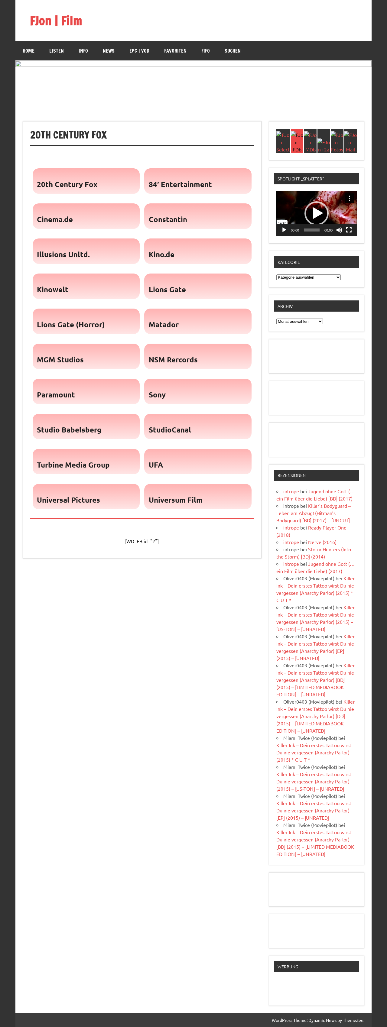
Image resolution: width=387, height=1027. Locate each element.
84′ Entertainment (180, 184)
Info (83, 50)
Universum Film (176, 499)
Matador (164, 324)
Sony (157, 394)
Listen (56, 50)
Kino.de (161, 254)
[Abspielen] (284, 230)
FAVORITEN (175, 50)
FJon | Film (56, 20)
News (109, 50)
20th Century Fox (67, 184)
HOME (28, 50)
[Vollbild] (349, 230)
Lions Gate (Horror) (71, 324)
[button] (316, 213)
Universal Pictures (68, 499)
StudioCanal (170, 429)
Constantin (168, 219)
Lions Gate (167, 289)
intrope (291, 491)
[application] (316, 213)
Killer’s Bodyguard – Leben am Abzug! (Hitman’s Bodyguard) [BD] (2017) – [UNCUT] (313, 513)
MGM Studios (60, 359)
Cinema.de (55, 219)
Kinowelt (52, 289)
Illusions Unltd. (63, 254)
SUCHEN (233, 50)
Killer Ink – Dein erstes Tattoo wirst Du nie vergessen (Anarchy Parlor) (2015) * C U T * (313, 752)
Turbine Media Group (73, 464)
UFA (156, 464)
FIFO (205, 50)
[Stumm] (339, 230)
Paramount (56, 394)
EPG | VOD (139, 50)
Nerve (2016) (322, 542)
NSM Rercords (173, 359)
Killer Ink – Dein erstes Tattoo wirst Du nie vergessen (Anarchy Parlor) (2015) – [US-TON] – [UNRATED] (313, 781)
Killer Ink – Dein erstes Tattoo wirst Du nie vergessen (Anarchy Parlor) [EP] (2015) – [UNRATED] (313, 810)
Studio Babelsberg (69, 429)
